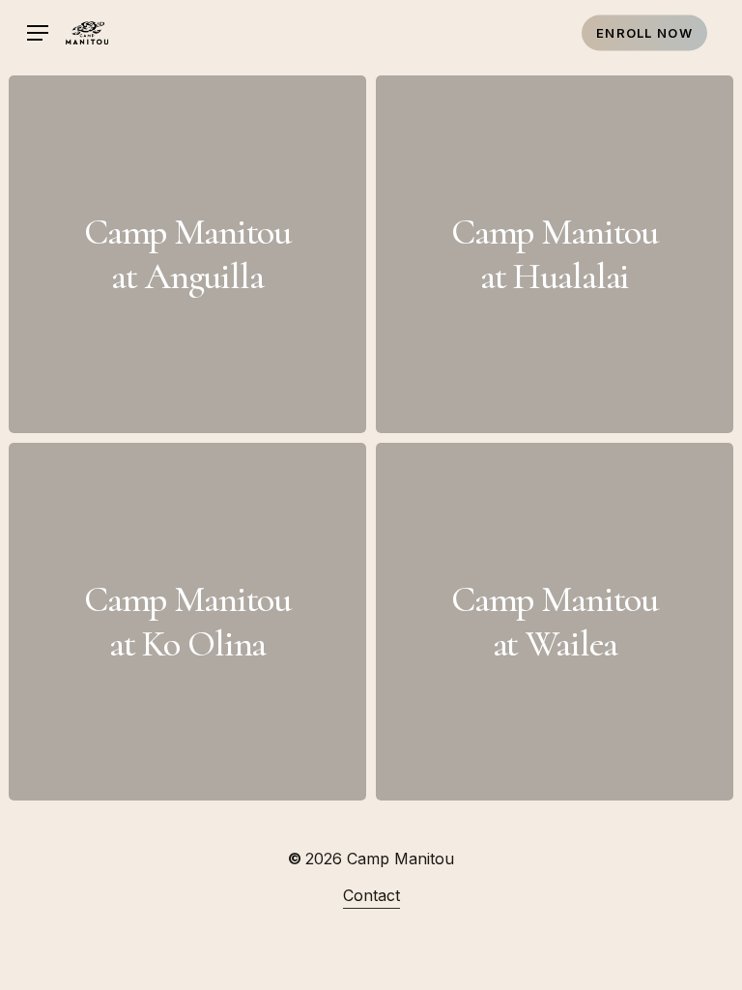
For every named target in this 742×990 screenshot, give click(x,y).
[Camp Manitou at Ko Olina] (187, 622)
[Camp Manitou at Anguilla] (187, 254)
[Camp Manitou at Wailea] (554, 622)
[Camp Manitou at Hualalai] (554, 254)
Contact (371, 895)
